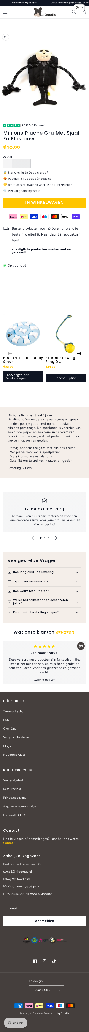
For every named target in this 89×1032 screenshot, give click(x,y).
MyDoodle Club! (14, 754)
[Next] (79, 353)
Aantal (7, 157)
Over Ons (9, 728)
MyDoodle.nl (36, 1013)
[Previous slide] (33, 538)
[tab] (41, 538)
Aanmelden (44, 921)
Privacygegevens (14, 797)
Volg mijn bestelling (16, 737)
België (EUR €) (42, 990)
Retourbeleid (12, 789)
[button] (5, 12)
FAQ (6, 720)
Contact (9, 843)
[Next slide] (55, 538)
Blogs (7, 746)
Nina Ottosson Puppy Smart (23, 360)
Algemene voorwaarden (19, 806)
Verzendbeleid (13, 780)
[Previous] (9, 353)
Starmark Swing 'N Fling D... (63, 360)
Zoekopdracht (13, 711)
